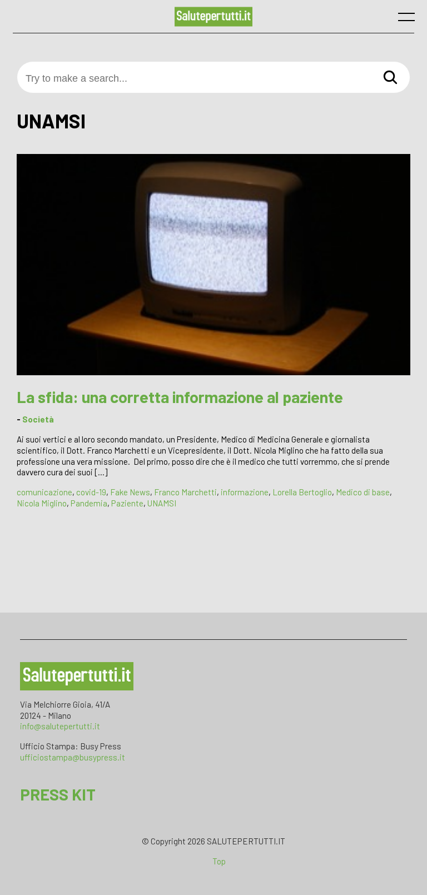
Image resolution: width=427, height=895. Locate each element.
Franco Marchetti (185, 492)
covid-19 (91, 492)
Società (38, 419)
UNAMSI (161, 503)
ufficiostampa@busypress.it (72, 757)
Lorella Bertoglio (302, 492)
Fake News (130, 492)
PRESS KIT (58, 794)
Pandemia (89, 503)
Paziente (127, 503)
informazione (245, 492)
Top (219, 861)
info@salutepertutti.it (60, 726)
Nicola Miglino (42, 503)
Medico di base (363, 492)
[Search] (390, 78)
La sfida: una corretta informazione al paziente (180, 396)
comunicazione (44, 492)
